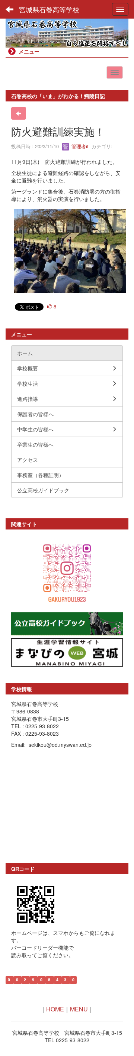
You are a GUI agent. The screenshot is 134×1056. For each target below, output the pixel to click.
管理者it (79, 146)
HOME (55, 1009)
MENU (79, 1009)
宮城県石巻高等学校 (49, 9)
